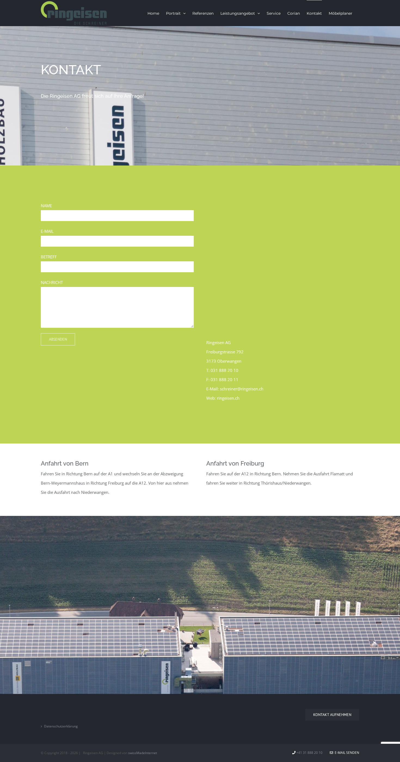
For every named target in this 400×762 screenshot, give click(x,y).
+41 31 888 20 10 (309, 752)
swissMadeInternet (142, 753)
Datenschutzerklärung (61, 726)
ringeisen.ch (228, 398)
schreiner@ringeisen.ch (241, 388)
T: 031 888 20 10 (222, 370)
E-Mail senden (346, 752)
